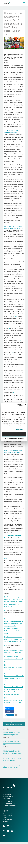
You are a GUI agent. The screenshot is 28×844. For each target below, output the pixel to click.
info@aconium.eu (12, 805)
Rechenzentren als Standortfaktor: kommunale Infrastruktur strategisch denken (12, 743)
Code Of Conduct (7, 816)
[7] (7, 355)
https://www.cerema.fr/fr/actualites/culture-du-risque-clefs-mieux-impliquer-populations (14, 678)
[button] (9, 708)
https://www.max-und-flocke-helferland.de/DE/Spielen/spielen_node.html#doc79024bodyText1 (14, 639)
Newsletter (18, 724)
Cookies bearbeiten (8, 814)
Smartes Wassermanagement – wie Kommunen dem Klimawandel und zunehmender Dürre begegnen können (12, 752)
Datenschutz (6, 812)
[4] (9, 328)
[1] (16, 174)
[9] (5, 684)
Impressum (6, 810)
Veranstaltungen (7, 819)
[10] (5, 698)
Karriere (5, 817)
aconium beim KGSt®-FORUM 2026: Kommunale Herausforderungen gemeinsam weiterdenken (11, 734)
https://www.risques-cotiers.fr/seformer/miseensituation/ (13, 659)
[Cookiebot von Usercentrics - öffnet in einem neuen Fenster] (16, 405)
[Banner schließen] (25, 404)
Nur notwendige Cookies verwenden (14, 438)
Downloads (6, 821)
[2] (9, 296)
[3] (16, 316)
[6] (13, 352)
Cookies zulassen (14, 434)
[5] (20, 340)
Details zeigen (19, 429)
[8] (13, 392)
